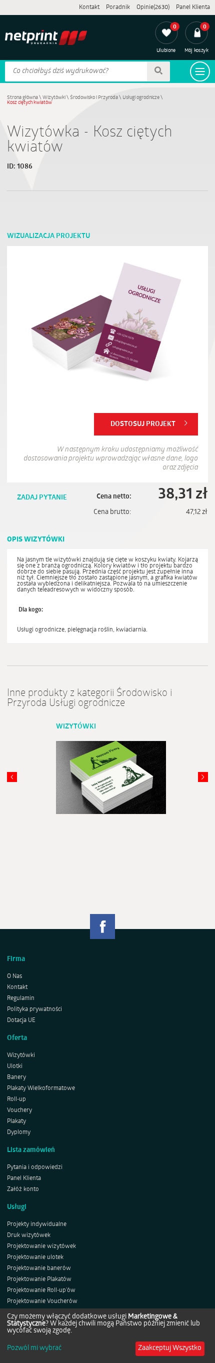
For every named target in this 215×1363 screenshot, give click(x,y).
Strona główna (22, 97)
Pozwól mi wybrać (34, 1348)
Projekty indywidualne (36, 1225)
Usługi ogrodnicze (141, 97)
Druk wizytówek (28, 1235)
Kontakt (89, 7)
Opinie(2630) (153, 7)
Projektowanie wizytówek (41, 1247)
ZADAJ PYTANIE (42, 498)
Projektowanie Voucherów (42, 1301)
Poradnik (118, 7)
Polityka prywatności (34, 1009)
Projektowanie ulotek (35, 1257)
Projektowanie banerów (39, 1269)
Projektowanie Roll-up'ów (41, 1291)
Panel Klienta (193, 7)
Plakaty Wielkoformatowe (41, 1089)
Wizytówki (54, 97)
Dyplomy (18, 1133)
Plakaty (16, 1121)
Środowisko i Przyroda (94, 97)
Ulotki (14, 1067)
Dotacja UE (21, 1021)
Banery (16, 1077)
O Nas (14, 977)
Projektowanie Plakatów (39, 1279)
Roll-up (16, 1099)
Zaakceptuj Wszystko (170, 1348)
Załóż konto (23, 1189)
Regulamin (20, 999)
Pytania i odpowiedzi (34, 1167)
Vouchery (19, 1111)
